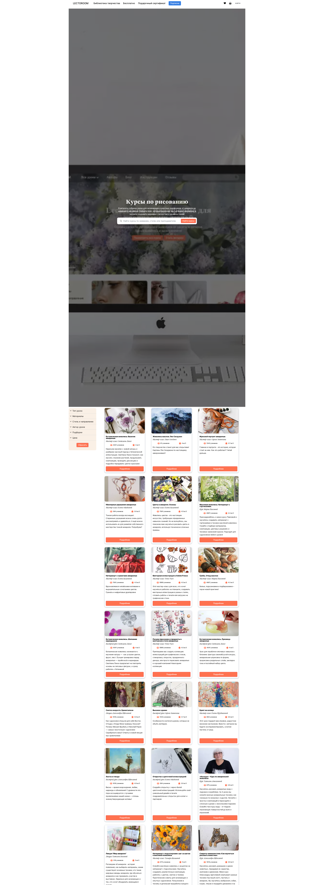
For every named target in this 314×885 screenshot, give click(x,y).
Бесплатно (129, 3)
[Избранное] (225, 3)
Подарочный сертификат (152, 3)
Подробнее (125, 469)
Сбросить (82, 445)
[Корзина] (230, 3)
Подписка (174, 3)
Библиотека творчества (107, 3)
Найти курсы (188, 221)
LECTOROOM (80, 3)
